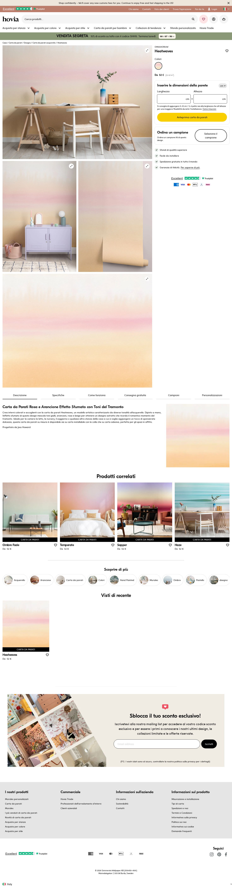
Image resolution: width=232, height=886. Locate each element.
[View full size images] (147, 50)
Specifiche (58, 395)
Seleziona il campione (210, 135)
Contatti (120, 808)
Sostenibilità (122, 803)
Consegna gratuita (135, 395)
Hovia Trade (67, 799)
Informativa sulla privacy (184, 817)
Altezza (210, 95)
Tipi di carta (178, 803)
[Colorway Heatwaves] (158, 66)
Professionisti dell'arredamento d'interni (81, 803)
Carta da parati (15, 42)
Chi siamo (121, 799)
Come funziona (96, 395)
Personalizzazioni (212, 395)
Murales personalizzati (16, 799)
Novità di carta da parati (18, 817)
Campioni (173, 395)
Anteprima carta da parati (192, 117)
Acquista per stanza (15, 821)
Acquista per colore (15, 826)
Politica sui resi (179, 821)
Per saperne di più (190, 167)
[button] (225, 9)
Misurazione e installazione (185, 799)
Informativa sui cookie (183, 826)
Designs (27, 42)
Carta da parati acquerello (44, 42)
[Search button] (193, 19)
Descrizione (20, 395)
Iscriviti (209, 744)
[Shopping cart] (223, 19)
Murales (9, 808)
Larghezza (173, 95)
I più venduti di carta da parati (21, 812)
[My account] (213, 19)
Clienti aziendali (69, 808)
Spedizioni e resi (180, 808)
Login (214, 9)
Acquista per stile (14, 831)
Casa (5, 42)
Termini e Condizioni (182, 812)
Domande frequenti (182, 831)
